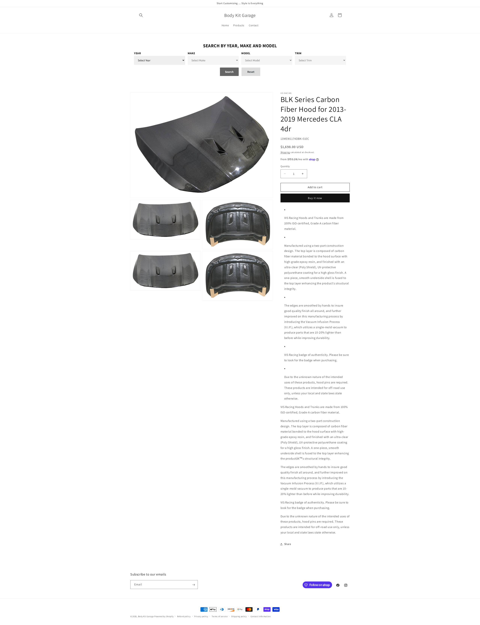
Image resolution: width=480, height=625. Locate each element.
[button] (141, 15)
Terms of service (219, 616)
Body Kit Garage (146, 616)
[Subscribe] (193, 584)
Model (245, 53)
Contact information (260, 616)
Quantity (285, 166)
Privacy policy (201, 616)
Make (191, 53)
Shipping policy (239, 616)
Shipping (285, 152)
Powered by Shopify (164, 616)
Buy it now (315, 198)
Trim (298, 53)
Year (137, 53)
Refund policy (183, 616)
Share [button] (287, 544)
